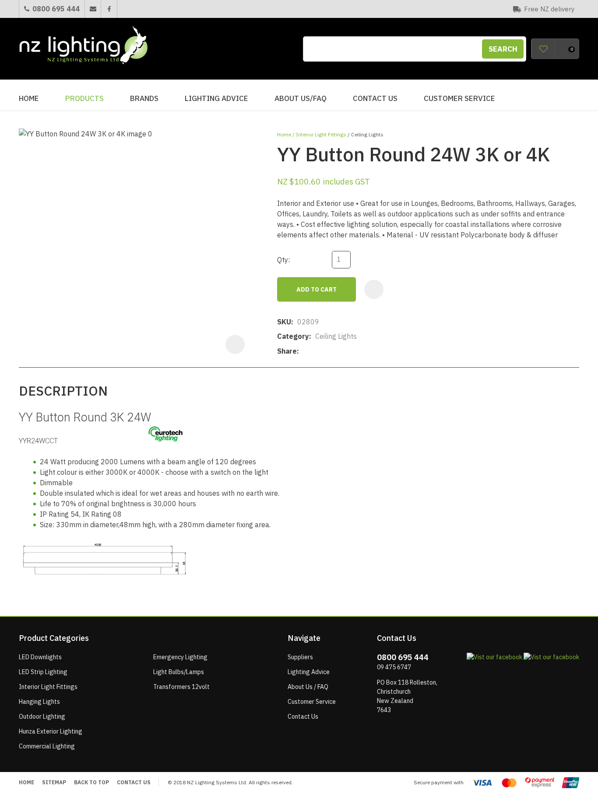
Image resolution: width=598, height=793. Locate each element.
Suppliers (300, 657)
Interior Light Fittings (321, 134)
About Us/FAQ (300, 98)
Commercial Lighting (47, 746)
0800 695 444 (56, 8)
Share (287, 351)
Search (503, 49)
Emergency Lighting (180, 657)
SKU (284, 321)
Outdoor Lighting (42, 716)
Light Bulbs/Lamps (178, 672)
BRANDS (144, 98)
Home (29, 98)
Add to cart (316, 289)
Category (293, 336)
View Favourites (543, 49)
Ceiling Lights (367, 134)
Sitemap (54, 782)
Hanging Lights (39, 702)
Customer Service (459, 98)
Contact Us (375, 98)
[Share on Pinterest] (343, 351)
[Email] (330, 351)
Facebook (109, 9)
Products (84, 98)
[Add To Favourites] (373, 289)
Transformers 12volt (181, 687)
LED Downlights (40, 657)
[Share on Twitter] (316, 351)
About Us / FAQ (308, 687)
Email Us (92, 9)
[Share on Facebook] (304, 351)
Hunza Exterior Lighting (50, 731)
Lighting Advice (216, 98)
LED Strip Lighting (43, 672)
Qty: (283, 259)
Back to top (91, 782)
